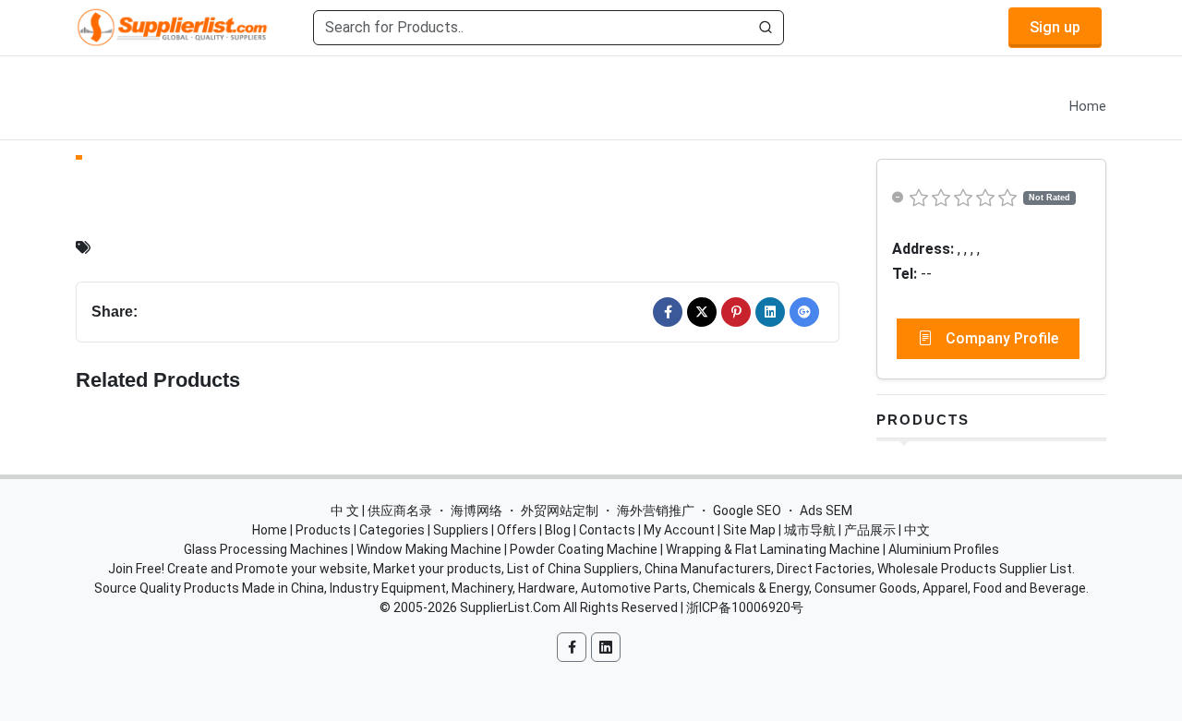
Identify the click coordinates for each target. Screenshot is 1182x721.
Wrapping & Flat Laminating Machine (773, 549)
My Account (679, 530)
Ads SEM (826, 510)
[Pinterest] (736, 312)
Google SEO (747, 510)
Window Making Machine (428, 549)
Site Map (749, 530)
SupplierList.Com (510, 607)
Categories (392, 530)
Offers (517, 530)
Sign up (1055, 27)
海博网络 (476, 510)
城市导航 (810, 530)
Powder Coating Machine (583, 549)
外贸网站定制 (559, 510)
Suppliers (460, 530)
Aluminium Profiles (943, 549)
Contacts (607, 530)
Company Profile (1000, 338)
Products (923, 419)
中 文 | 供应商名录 (381, 510)
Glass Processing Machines (266, 549)
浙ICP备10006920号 (744, 607)
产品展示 (870, 530)
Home (1087, 106)
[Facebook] (667, 312)
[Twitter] (702, 312)
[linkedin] (770, 312)
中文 (917, 530)
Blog (558, 530)
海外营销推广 (655, 510)
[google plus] (804, 312)
